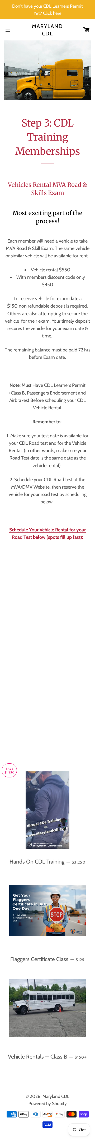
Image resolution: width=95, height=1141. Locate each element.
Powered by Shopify (47, 1103)
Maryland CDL (47, 30)
